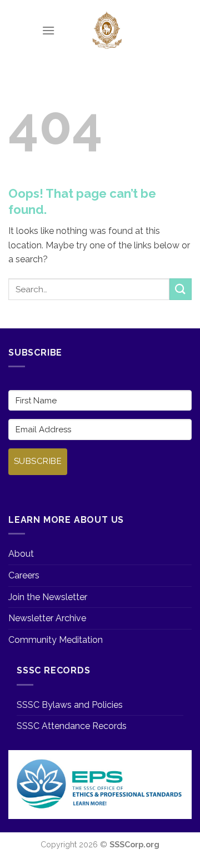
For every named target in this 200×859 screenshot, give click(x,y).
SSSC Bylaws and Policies (70, 705)
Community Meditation (55, 640)
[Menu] (48, 30)
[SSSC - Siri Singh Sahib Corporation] (106, 30)
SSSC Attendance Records (72, 726)
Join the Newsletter (47, 597)
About (21, 553)
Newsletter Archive (47, 618)
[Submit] (180, 289)
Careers (23, 575)
